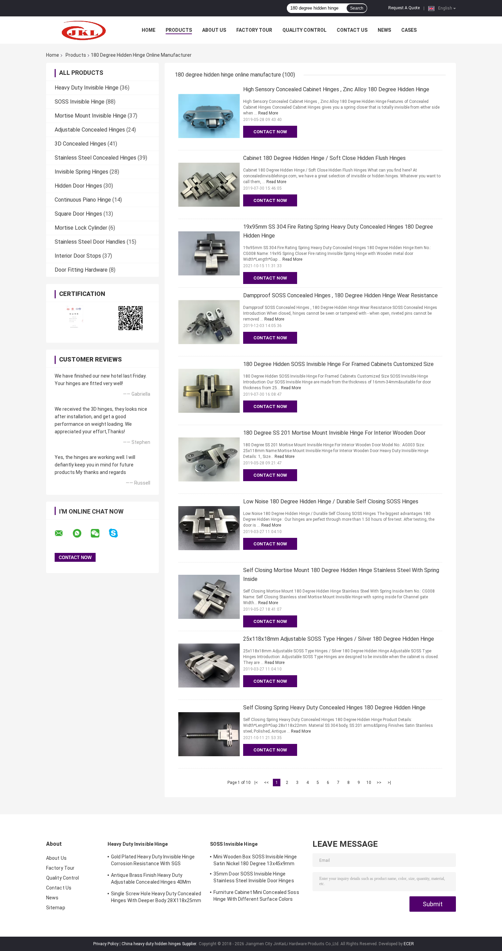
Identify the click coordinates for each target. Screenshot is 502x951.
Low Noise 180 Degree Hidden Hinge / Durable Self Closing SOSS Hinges (330, 501)
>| (389, 782)
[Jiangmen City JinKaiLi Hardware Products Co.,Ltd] (83, 30)
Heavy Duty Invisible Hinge (86, 87)
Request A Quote (404, 7)
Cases (409, 30)
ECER (409, 943)
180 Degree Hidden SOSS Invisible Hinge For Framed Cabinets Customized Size (338, 364)
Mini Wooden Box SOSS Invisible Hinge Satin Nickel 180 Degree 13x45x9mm (255, 860)
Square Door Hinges (78, 213)
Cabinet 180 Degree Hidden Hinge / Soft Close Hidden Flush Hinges (324, 158)
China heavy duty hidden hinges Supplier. (160, 943)
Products (179, 30)
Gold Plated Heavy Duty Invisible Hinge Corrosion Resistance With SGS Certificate (153, 861)
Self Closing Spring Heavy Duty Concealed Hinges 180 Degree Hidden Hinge (334, 707)
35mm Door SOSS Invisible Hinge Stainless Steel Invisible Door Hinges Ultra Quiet (253, 878)
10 (368, 782)
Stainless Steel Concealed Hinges (95, 157)
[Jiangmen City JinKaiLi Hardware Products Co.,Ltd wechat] (99, 533)
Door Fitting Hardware (81, 270)
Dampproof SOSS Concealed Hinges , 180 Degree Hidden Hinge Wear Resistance (340, 295)
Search (356, 8)
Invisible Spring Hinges (81, 171)
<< (266, 782)
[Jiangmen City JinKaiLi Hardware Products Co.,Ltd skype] (117, 533)
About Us (214, 30)
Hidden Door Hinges (78, 185)
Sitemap (55, 907)
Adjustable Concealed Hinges (90, 129)
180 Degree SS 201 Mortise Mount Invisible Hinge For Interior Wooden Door (334, 433)
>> (379, 782)
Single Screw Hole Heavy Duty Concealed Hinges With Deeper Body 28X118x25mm (156, 897)
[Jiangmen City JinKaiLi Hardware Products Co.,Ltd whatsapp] (81, 533)
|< (256, 782)
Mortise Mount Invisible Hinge (90, 115)
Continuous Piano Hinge (83, 199)
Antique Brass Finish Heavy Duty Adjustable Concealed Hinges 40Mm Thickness (151, 879)
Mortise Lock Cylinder (81, 228)
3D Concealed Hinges (80, 143)
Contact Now (270, 131)
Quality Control (304, 30)
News (384, 30)
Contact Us (352, 30)
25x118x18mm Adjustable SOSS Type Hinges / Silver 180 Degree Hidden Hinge (338, 639)
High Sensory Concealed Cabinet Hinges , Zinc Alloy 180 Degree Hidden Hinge (336, 89)
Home (148, 30)
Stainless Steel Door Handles (90, 242)
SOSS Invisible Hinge (79, 101)
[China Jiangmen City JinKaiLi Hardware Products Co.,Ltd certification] (74, 317)
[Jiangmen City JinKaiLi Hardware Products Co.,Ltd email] (63, 533)
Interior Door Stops (78, 256)
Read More (268, 113)
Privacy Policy (105, 943)
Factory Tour (254, 30)
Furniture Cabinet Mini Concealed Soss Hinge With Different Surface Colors (256, 895)
